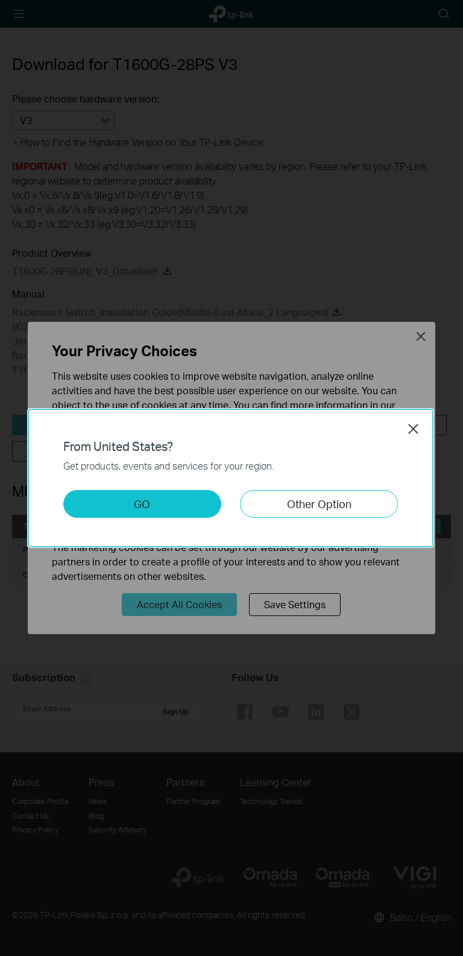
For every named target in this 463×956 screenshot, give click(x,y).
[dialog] (231, 478)
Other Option (319, 504)
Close (414, 428)
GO (142, 504)
